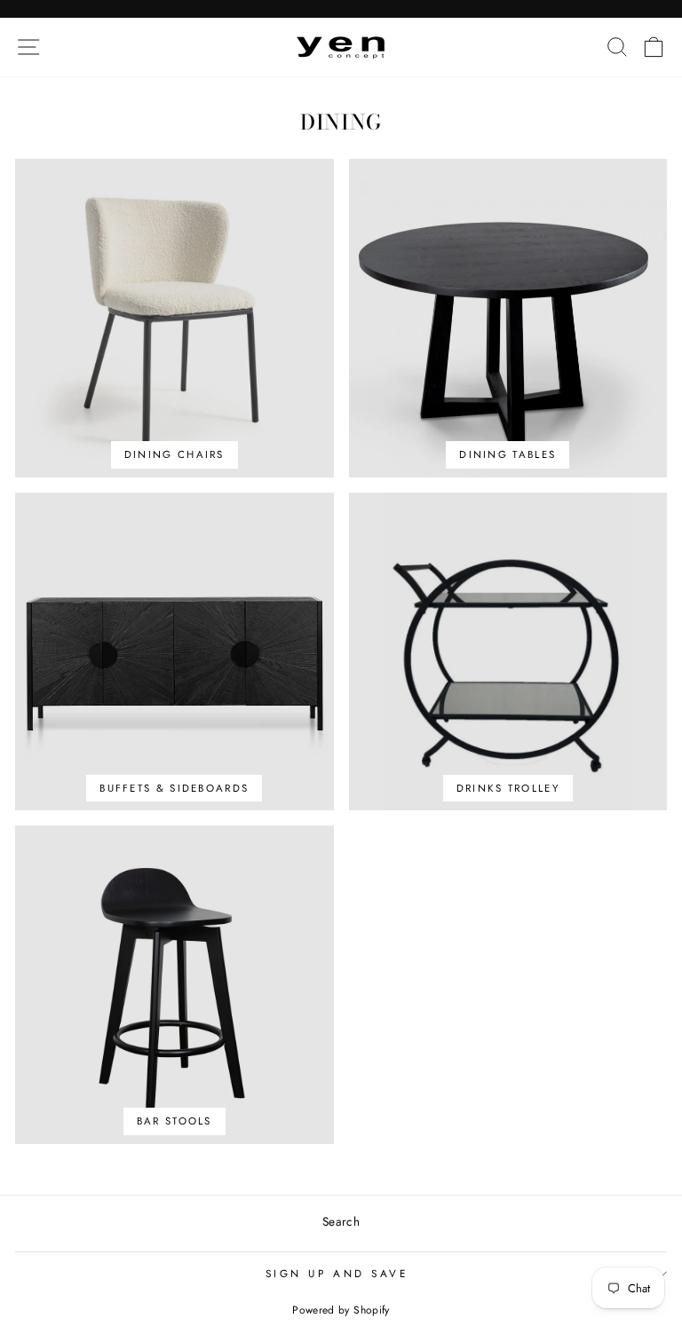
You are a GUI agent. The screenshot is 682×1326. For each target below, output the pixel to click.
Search (341, 1221)
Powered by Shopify (341, 1310)
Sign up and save (337, 1273)
